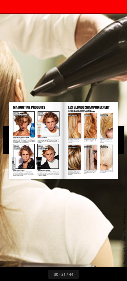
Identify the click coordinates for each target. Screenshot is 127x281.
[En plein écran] (118, 7)
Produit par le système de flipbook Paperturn (124, 235)
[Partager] (105, 7)
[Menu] (8, 7)
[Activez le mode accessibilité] (36, 7)
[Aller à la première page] (28, 274)
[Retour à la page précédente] (41, 274)
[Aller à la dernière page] (99, 274)
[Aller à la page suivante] (85, 274)
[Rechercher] (22, 7)
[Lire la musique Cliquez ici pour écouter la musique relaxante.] (49, 7)
